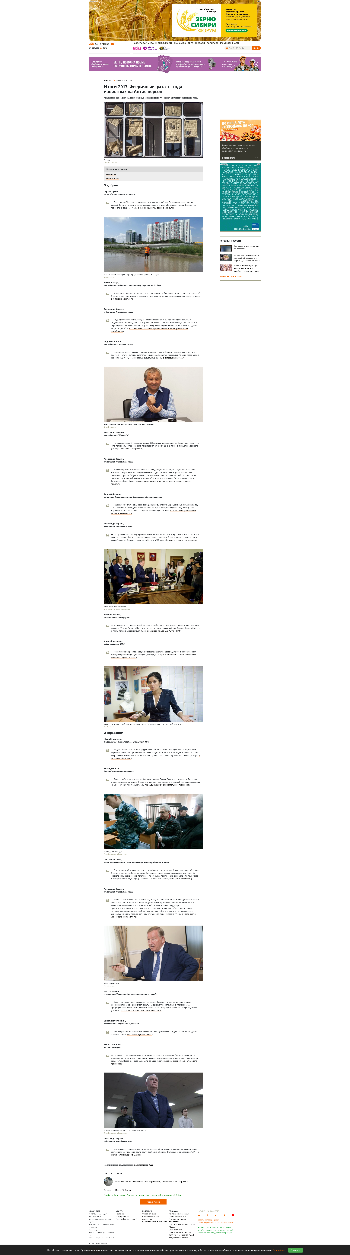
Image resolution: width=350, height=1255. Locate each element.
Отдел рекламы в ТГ (177, 1216)
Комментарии (153, 1202)
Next (258, 130)
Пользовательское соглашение (150, 1217)
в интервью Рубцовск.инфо (139, 1034)
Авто (190, 43)
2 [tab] (255, 157)
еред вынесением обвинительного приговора (167, 784)
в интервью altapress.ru (122, 299)
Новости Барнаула (143, 43)
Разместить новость (231, 276)
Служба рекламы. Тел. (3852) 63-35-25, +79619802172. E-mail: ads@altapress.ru (181, 1235)
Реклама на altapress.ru (179, 1214)
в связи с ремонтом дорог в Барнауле (155, 207)
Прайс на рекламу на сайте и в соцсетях (215, 1222)
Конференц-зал (122, 1216)
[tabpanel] (240, 141)
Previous (222, 130)
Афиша (172, 1227)
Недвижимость (163, 43)
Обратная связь (149, 1214)
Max (151, 1165)
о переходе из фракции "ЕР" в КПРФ (163, 631)
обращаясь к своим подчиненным (181, 540)
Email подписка (175, 1230)
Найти (256, 48)
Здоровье (200, 43)
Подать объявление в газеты (182, 1224)
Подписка (120, 1214)
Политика (212, 43)
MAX (186, 1237)
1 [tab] (254, 157)
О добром (111, 174)
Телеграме (139, 1165)
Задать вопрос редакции (209, 1220)
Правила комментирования (154, 1221)
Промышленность (229, 43)
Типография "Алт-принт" (126, 1219)
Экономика (180, 43)
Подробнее (278, 1250)
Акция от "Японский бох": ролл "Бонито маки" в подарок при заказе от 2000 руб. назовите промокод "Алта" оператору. (215, 1230)
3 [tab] (257, 157)
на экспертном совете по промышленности (141, 1010)
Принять (295, 1250)
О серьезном (112, 178)
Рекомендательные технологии (177, 1220)
